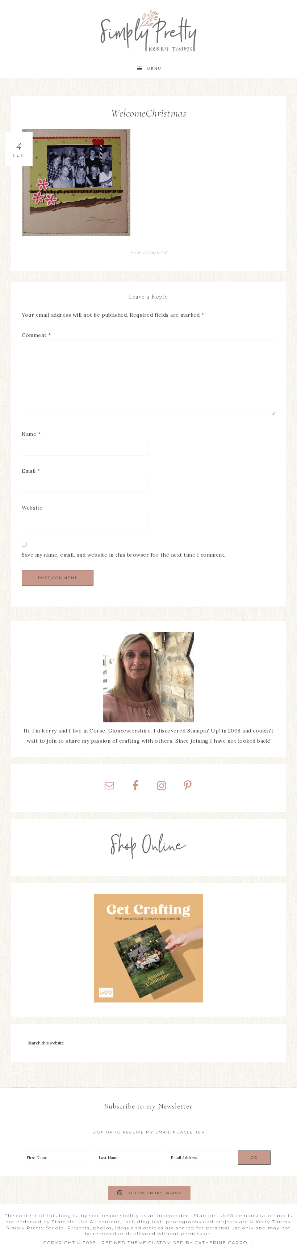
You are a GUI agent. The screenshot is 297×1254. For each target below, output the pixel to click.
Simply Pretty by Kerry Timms (149, 29)
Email (31, 471)
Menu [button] (154, 68)
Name (31, 434)
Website (32, 507)
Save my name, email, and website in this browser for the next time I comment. (124, 555)
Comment (36, 335)
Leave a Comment (148, 252)
